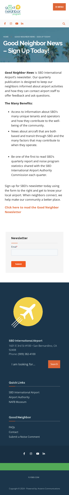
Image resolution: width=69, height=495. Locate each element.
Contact (13, 432)
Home (6, 36)
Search (54, 364)
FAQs (12, 427)
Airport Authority (19, 397)
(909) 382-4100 (26, 354)
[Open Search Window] (64, 23)
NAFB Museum (17, 402)
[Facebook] (5, 23)
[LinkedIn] (22, 23)
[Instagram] (11, 23)
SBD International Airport (24, 392)
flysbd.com (33, 477)
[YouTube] (16, 23)
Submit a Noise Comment (24, 437)
